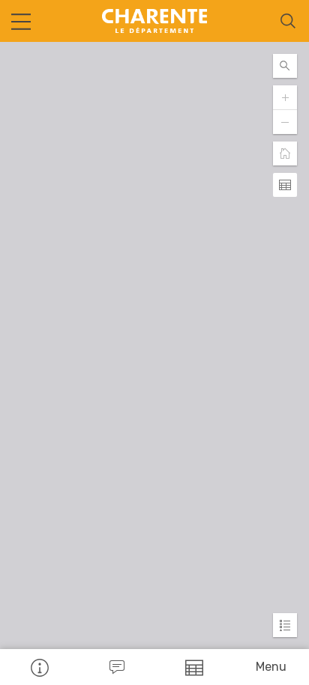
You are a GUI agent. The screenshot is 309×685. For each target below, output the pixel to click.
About (38, 667)
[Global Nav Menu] (21, 20)
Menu (271, 667)
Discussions (115, 667)
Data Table (193, 667)
